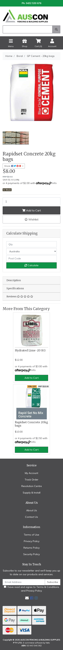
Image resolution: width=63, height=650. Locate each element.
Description (13, 280)
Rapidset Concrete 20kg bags (31, 424)
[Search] (56, 29)
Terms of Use (31, 534)
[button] (31, 219)
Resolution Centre (31, 486)
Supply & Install (31, 492)
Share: (7, 166)
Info (54, 183)
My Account (31, 473)
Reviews (11, 296)
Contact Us (31, 516)
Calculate (32, 265)
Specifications (15, 288)
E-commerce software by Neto (36, 643)
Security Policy (31, 554)
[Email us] (27, 598)
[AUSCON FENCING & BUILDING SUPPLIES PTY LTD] (31, 15)
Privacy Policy (31, 541)
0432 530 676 (33, 3)
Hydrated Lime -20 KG (30, 350)
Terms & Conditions (47, 587)
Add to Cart (33, 210)
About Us (31, 510)
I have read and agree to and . (32, 588)
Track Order (31, 479)
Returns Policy (31, 547)
